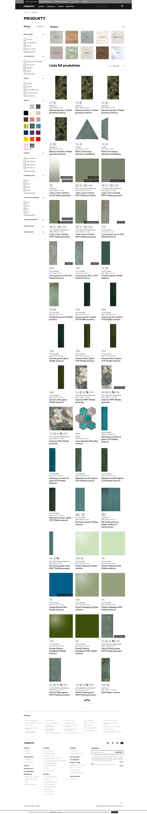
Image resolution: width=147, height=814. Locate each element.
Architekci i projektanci (61, 1)
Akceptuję (114, 812)
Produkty (34, 12)
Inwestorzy (75, 1)
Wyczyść (39, 26)
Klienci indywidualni (31, 1)
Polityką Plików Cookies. (56, 812)
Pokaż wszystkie (29, 52)
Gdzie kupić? (70, 6)
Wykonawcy (85, 1)
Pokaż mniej (28, 149)
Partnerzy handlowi (46, 1)
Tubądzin (26, 12)
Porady (60, 6)
